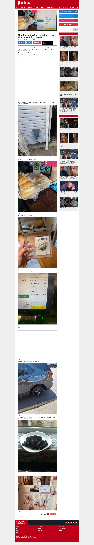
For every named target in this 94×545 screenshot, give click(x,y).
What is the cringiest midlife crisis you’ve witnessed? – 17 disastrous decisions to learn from (67, 130)
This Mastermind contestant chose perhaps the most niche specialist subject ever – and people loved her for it (68, 63)
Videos (42, 7)
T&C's (17, 538)
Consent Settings (37, 538)
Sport (59, 7)
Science (72, 7)
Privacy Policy (29, 538)
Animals (65, 7)
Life (37, 7)
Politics (23, 7)
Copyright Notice (45, 538)
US (77, 7)
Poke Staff (20, 39)
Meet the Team (71, 538)
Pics (19, 32)
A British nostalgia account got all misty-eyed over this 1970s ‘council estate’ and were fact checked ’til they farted (68, 93)
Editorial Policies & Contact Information (58, 538)
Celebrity (30, 7)
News (17, 7)
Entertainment (51, 7)
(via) (19, 100)
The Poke (23, 3)
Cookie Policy (23, 538)
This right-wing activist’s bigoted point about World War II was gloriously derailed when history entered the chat (68, 47)
